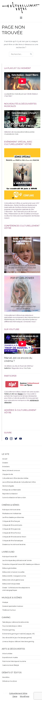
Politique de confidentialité (11, 490)
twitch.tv (7, 368)
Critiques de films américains (12, 525)
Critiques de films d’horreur (11, 533)
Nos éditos (5, 677)
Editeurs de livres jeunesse (11, 584)
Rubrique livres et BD (9, 556)
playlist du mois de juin (15, 94)
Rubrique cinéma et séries (11, 510)
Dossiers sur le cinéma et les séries (13, 544)
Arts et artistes (7, 653)
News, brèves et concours (11, 470)
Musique (5, 602)
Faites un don (9, 394)
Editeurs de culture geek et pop (13, 580)
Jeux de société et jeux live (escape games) (17, 637)
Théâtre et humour (9, 610)
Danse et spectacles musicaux (12, 606)
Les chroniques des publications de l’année (17, 560)
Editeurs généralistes (9, 568)
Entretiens (5, 466)
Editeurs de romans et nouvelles (13, 572)
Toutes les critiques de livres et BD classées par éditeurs (21, 564)
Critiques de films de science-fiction (14, 537)
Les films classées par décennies (13, 517)
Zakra (14, 696)
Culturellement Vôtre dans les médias (15, 478)
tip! (11, 384)
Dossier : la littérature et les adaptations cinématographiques (16, 589)
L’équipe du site (7, 474)
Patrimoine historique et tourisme (14, 661)
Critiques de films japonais (11, 529)
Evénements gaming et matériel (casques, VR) (18, 634)
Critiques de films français (11, 521)
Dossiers (5, 463)
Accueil (4, 459)
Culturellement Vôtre (18, 693)
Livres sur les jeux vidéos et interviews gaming (18, 641)
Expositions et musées (10, 657)
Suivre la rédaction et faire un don (14, 497)
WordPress (24, 696)
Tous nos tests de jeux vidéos (12, 626)
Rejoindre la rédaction (10, 494)
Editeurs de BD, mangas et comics (14, 576)
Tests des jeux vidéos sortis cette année (15, 622)
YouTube (27, 368)
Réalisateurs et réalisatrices (11, 513)
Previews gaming (8, 630)
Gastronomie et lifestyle (10, 665)
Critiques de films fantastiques (12, 540)
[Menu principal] (21, 17)
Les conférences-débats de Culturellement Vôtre (19, 482)
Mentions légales (8, 486)
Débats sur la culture (9, 681)
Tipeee (20, 394)
